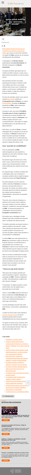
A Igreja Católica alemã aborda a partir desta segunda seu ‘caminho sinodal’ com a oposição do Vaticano (17, 352)
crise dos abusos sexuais (9, 315)
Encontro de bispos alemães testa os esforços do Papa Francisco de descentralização (16, 369)
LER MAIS (5, 420)
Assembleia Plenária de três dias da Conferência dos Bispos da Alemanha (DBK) (13, 51)
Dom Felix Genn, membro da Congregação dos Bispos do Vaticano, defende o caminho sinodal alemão (17, 358)
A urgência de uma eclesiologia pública (17, 391)
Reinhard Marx (6, 103)
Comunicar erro (8, 396)
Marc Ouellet (11, 99)
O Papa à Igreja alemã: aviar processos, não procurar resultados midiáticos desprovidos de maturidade (17, 387)
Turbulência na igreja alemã (14, 339)
